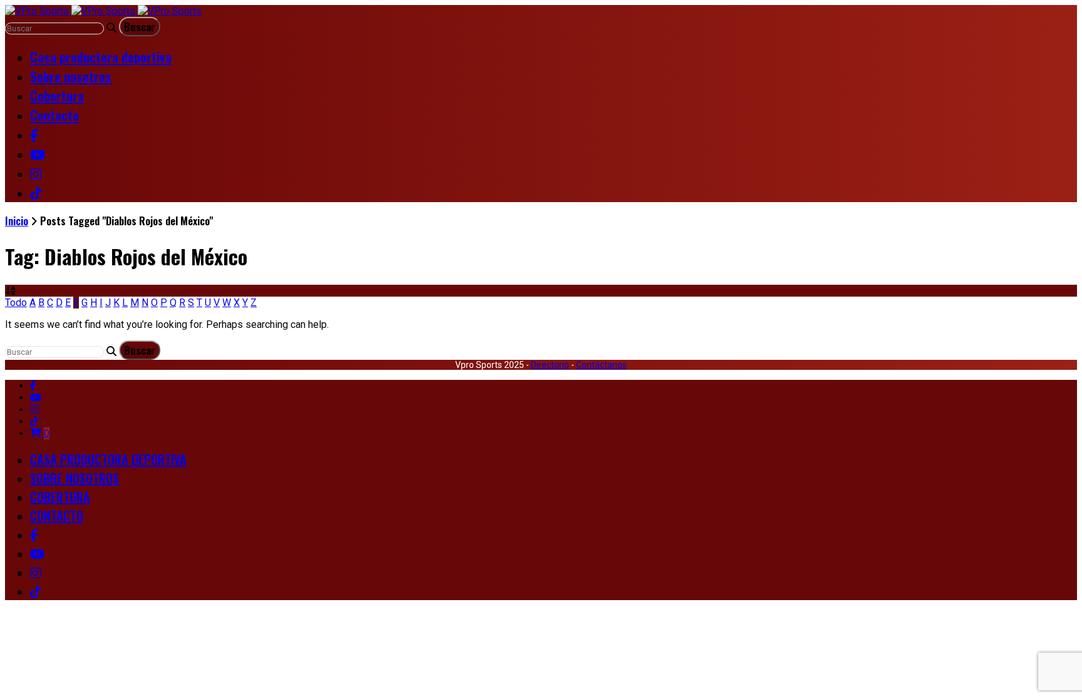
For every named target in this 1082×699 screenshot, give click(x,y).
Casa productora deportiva (101, 56)
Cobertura (57, 95)
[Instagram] (34, 410)
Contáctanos (601, 365)
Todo (16, 303)
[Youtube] (35, 398)
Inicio (16, 220)
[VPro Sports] (103, 11)
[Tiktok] (34, 421)
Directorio (550, 365)
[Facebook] (33, 386)
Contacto (54, 115)
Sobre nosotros (70, 76)
